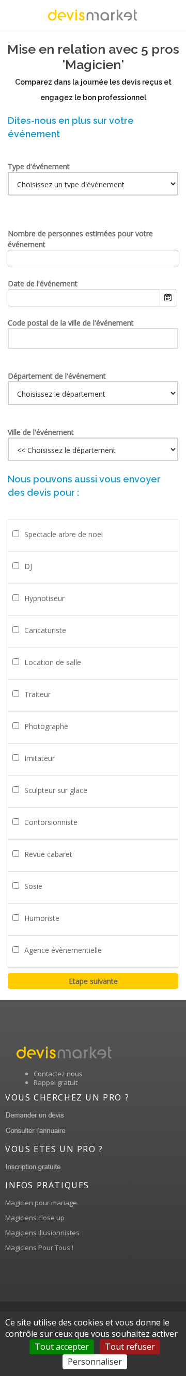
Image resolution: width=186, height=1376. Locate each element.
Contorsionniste (51, 822)
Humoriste (41, 918)
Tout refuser (130, 1346)
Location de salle (52, 662)
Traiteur (37, 694)
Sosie (33, 886)
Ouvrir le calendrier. (168, 297)
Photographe (46, 726)
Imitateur (39, 758)
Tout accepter (62, 1346)
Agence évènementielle (63, 950)
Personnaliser (95, 1361)
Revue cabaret (48, 854)
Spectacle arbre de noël (63, 534)
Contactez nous (58, 1073)
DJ (28, 566)
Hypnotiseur (44, 598)
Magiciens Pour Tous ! (39, 1247)
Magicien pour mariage (41, 1202)
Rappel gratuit (56, 1082)
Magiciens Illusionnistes (42, 1232)
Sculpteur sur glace (55, 790)
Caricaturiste (45, 630)
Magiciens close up (35, 1217)
